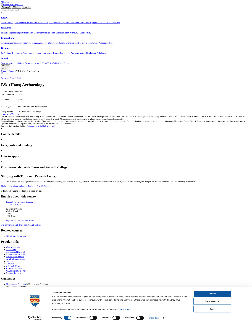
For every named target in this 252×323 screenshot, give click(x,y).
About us (10, 264)
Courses (4, 22)
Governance (30, 63)
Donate (93, 53)
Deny (212, 309)
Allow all (212, 294)
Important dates (98, 22)
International (8, 38)
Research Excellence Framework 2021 (63, 33)
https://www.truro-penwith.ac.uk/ (20, 220)
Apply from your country (27, 43)
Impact (12, 33)
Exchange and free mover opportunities (82, 43)
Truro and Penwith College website (41, 126)
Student (5, 66)
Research (6, 27)
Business (5, 48)
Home (3, 71)
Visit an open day (112, 22)
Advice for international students (51, 43)
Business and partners (15, 257)
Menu (16, 7)
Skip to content (7, 2)
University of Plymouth (16, 284)
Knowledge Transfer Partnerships (56, 53)
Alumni (38, 63)
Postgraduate (26, 22)
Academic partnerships (80, 53)
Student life (59, 22)
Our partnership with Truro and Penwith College (21, 225)
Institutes (4, 33)
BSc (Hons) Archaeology (16, 236)
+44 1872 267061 (13, 204)
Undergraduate (14, 22)
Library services (84, 22)
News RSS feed (13, 266)
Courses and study (14, 247)
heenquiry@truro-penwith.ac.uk (19, 202)
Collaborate (101, 53)
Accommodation (71, 22)
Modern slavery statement (17, 273)
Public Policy (85, 33)
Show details (155, 318)
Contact (67, 63)
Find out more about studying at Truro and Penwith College (25, 186)
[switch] (93, 318)
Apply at (10, 114)
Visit (49, 63)
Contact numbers (14, 268)
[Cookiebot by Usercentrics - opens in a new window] (34, 318)
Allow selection (212, 301)
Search (6, 7)
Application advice (9, 43)
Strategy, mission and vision (12, 63)
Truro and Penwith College (12, 78)
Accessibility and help (16, 271)
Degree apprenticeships (32, 53)
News (44, 63)
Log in (26, 7)
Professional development (43, 22)
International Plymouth (15, 252)
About (4, 58)
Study (4, 17)
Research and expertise (15, 254)
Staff (4, 69)
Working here (57, 63)
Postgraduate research (24, 33)
